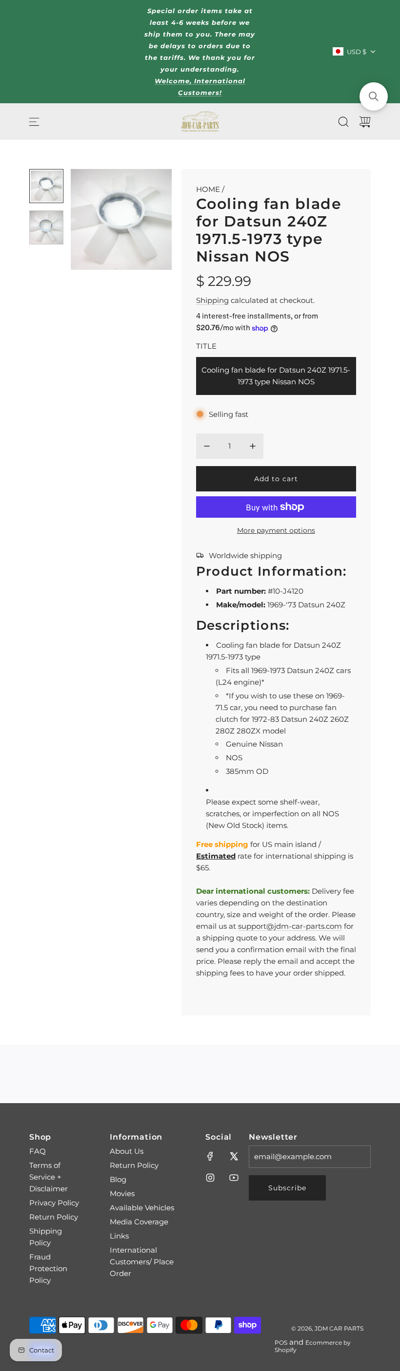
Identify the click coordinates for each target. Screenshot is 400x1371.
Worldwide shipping (245, 555)
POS (281, 1342)
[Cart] (365, 121)
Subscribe (287, 1187)
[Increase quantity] (252, 446)
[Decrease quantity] (207, 446)
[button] (94, 219)
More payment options (276, 530)
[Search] (343, 121)
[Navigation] (34, 122)
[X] (233, 1156)
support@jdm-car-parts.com (290, 926)
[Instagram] (210, 1177)
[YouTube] (233, 1177)
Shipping (212, 300)
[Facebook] (210, 1156)
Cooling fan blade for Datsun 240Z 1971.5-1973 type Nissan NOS (275, 375)
